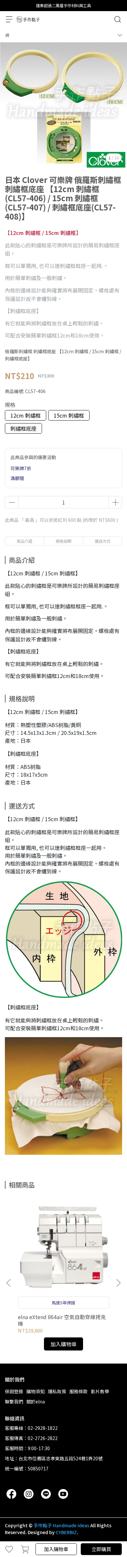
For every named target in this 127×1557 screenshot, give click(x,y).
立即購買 (101, 1549)
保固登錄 (14, 1391)
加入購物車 (56, 1549)
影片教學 (100, 1391)
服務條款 (78, 1391)
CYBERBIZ (66, 1532)
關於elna (35, 1401)
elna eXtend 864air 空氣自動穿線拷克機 (62, 1320)
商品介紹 (24, 541)
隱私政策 (57, 1391)
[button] (118, 1283)
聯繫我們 (14, 1401)
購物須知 (35, 1391)
